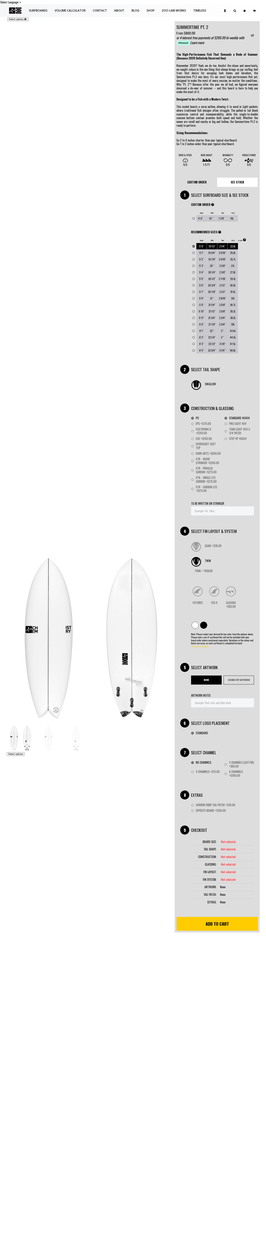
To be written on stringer (207, 503)
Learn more (197, 42)
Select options (16, 19)
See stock (237, 182)
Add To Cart (217, 923)
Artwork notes (200, 695)
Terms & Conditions (200, 646)
